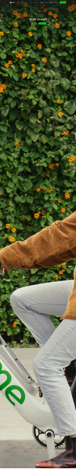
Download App (63, 2)
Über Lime (31, 2)
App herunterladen (34, 23)
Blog (54, 2)
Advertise (50, 2)
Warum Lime (36, 2)
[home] (12, 2)
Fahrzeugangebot (42, 23)
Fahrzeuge (41, 2)
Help (57, 2)
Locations (46, 2)
